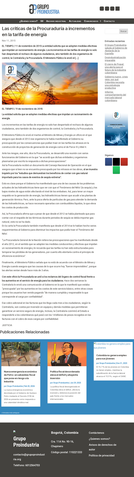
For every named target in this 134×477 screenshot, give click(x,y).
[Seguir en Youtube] (112, 9)
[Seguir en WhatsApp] (117, 9)
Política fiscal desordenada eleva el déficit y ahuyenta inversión (65, 375)
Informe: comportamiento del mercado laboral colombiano (115, 96)
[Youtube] (124, 162)
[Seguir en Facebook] (102, 9)
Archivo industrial (56, 21)
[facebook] (108, 162)
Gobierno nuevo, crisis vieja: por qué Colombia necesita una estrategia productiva (116, 82)
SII (41, 21)
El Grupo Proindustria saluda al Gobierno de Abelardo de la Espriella (116, 49)
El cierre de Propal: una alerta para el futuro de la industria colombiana (115, 68)
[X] (116, 162)
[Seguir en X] (107, 9)
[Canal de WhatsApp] (116, 170)
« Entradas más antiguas (10, 413)
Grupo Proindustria (15, 386)
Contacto (109, 21)
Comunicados (91, 21)
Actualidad (75, 21)
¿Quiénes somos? (28, 21)
